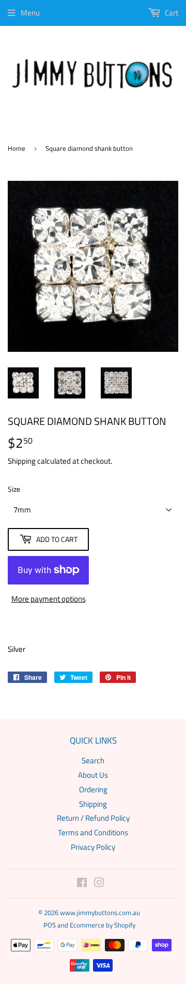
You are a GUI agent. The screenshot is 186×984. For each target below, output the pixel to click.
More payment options (48, 599)
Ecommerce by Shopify (102, 925)
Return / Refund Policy (93, 818)
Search (93, 760)
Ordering (93, 789)
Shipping (22, 461)
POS (49, 925)
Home (16, 148)
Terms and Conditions (93, 832)
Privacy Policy (93, 847)
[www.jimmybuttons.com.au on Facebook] (81, 884)
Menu (30, 13)
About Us (93, 775)
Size (14, 488)
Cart (170, 13)
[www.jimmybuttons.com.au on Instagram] (99, 884)
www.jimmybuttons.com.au (100, 912)
